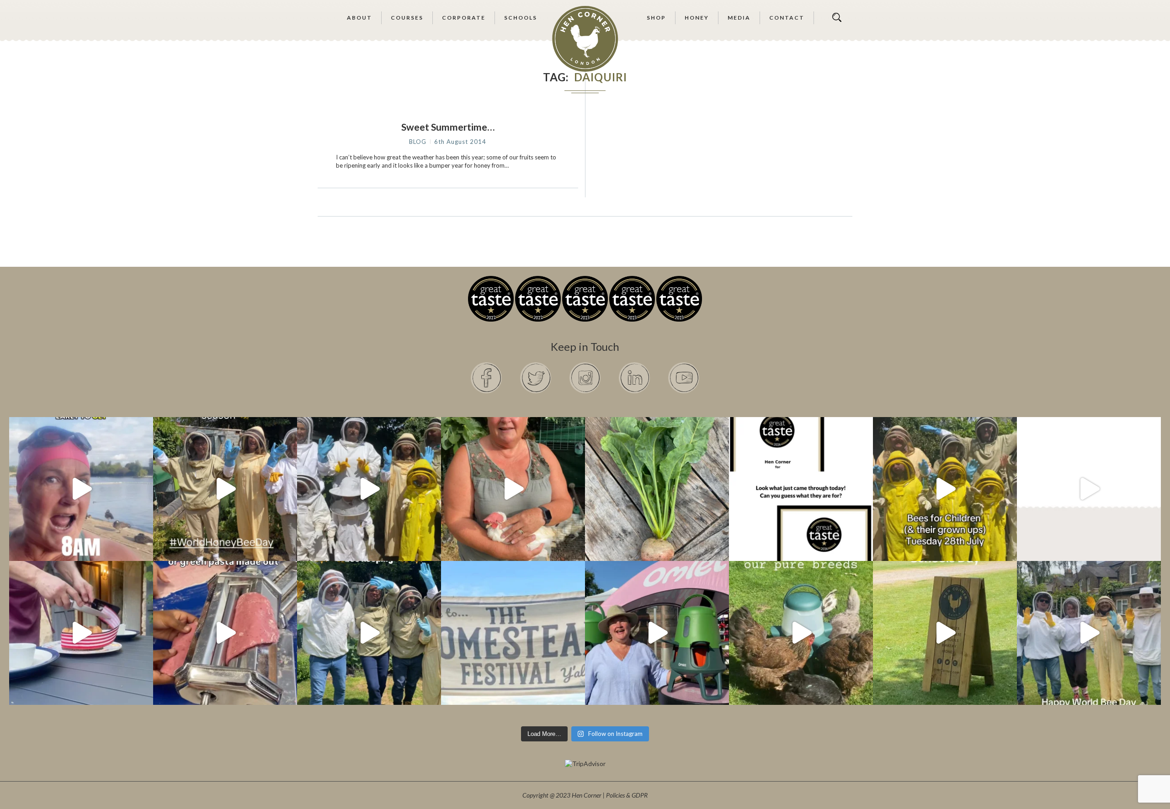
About (359, 17)
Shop (656, 17)
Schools (520, 17)
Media (739, 17)
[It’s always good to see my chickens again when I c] (513, 489)
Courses (407, 17)
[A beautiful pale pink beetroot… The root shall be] (657, 489)
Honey (697, 17)
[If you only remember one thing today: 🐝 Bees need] (1089, 633)
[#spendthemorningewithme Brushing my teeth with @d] (81, 489)
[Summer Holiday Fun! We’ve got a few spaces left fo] (945, 489)
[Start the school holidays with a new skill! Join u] (1089, 489)
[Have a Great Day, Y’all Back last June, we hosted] (513, 633)
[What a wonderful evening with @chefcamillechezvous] (81, 633)
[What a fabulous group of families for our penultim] (369, 489)
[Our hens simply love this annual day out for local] (945, 633)
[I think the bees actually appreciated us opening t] (369, 633)
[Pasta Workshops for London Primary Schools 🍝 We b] (225, 633)
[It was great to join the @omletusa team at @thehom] (657, 633)
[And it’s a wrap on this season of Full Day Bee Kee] (225, 489)
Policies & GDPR (627, 795)
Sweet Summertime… (448, 126)
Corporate (463, 17)
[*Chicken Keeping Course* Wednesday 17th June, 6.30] (801, 633)
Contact (786, 17)
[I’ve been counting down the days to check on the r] (801, 489)
